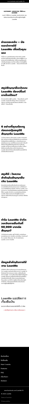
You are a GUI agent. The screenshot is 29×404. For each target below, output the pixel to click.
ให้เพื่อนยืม (4, 360)
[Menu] (26, 5)
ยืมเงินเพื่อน (5, 356)
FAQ (2, 372)
